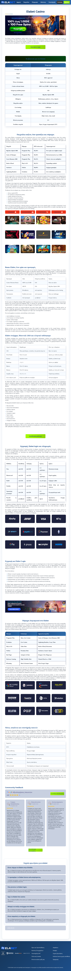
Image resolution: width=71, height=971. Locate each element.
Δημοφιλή (11, 212)
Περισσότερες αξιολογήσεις (32, 850)
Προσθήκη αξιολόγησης (57, 793)
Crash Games (42, 212)
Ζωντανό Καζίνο (26, 212)
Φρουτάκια (57, 212)
